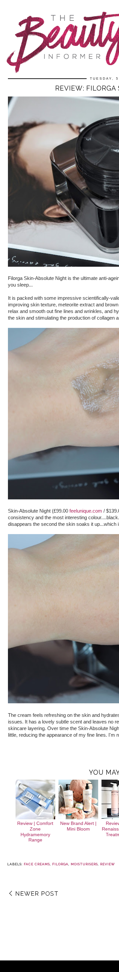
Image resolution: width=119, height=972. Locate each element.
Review (107, 864)
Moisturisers (84, 864)
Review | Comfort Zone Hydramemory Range (35, 831)
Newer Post (37, 893)
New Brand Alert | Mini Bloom (78, 826)
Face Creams (37, 864)
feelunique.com (85, 511)
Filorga (60, 864)
